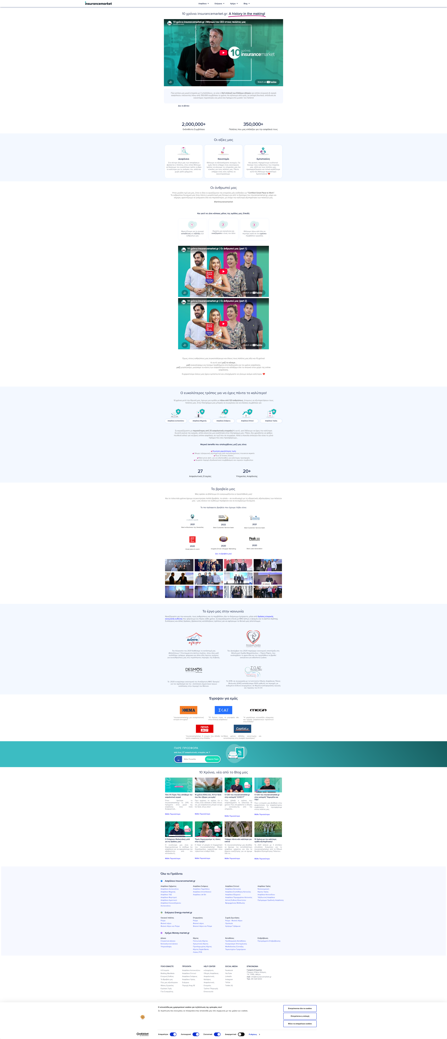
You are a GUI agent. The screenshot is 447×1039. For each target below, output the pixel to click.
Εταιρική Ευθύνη (167, 976)
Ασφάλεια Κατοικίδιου (266, 895)
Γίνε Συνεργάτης (167, 991)
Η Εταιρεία (165, 970)
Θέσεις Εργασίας (167, 985)
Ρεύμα (163, 921)
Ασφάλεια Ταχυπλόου (201, 889)
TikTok (227, 982)
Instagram (229, 979)
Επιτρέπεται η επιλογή (300, 1016)
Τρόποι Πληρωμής (211, 988)
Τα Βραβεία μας (167, 979)
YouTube (228, 973)
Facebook (229, 970)
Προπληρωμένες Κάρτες (202, 947)
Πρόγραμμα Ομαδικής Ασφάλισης (271, 900)
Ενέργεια (185, 982)
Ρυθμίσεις (253, 1034)
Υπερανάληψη (166, 947)
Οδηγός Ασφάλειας (211, 973)
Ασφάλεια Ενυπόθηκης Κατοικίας (238, 892)
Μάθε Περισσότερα (172, 814)
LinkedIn (228, 976)
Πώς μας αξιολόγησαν (169, 982)
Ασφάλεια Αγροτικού (169, 900)
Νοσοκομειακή (263, 889)
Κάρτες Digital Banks (201, 949)
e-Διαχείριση (208, 970)
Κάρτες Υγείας (263, 892)
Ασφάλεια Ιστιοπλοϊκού (202, 892)
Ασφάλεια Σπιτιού (189, 973)
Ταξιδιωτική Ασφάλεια (266, 897)
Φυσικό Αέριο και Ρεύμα (170, 926)
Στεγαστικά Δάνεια (168, 941)
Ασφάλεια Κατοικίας (233, 889)
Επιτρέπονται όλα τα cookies (300, 1008)
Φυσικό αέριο (166, 923)
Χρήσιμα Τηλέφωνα (232, 926)
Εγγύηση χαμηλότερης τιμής (224, 451)
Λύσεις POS (197, 952)
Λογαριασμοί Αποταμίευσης (236, 944)
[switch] (196, 1034)
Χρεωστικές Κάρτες (200, 944)
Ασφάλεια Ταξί (166, 895)
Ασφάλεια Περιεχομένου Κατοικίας (238, 897)
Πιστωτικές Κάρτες (200, 941)
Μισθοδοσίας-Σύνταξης (234, 947)
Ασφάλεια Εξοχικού (232, 895)
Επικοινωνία (208, 991)
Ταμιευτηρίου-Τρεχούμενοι (235, 949)
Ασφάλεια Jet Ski (199, 895)
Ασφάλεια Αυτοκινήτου (170, 889)
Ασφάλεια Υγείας (188, 979)
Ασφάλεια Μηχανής (168, 892)
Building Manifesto (167, 973)
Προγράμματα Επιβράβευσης (269, 941)
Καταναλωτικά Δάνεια (169, 944)
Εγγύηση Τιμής (166, 988)
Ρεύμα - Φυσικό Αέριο (233, 921)
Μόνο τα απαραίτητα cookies (300, 1024)
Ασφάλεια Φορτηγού (169, 897)
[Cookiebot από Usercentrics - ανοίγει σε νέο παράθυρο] (142, 1034)
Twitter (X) (229, 985)
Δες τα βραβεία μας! (223, 554)
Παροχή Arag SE (188, 985)
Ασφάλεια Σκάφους (189, 976)
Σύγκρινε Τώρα (212, 759)
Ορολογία (229, 923)
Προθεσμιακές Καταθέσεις (235, 941)
